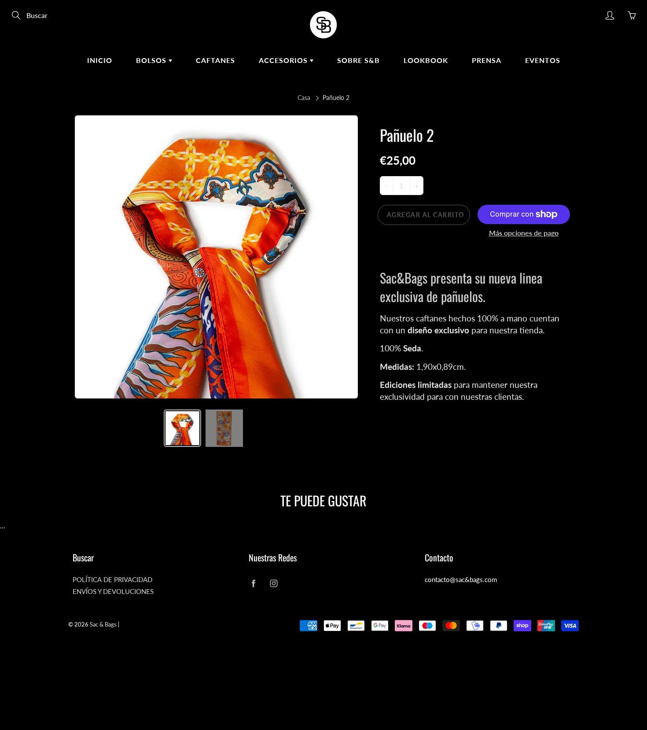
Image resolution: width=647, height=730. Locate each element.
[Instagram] (273, 583)
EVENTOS (542, 60)
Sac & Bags (103, 624)
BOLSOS (152, 60)
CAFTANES (215, 60)
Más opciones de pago (524, 233)
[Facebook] (253, 583)
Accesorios (284, 60)
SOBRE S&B (358, 60)
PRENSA (486, 60)
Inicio (99, 60)
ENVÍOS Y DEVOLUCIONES (113, 591)
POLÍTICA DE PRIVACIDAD (112, 579)
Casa (304, 97)
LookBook (426, 60)
